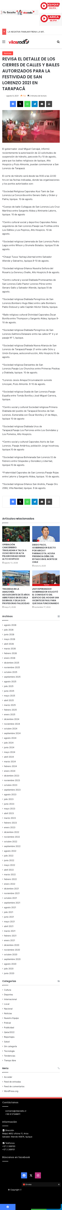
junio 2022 (9, 860)
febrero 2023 (10, 822)
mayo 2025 (9, 695)
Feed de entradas (12, 1081)
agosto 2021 (10, 907)
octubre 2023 (10, 785)
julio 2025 (8, 686)
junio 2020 (9, 973)
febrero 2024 (10, 766)
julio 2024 (9, 742)
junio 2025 (9, 691)
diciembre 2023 (11, 775)
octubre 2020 (10, 954)
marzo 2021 (9, 931)
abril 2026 (9, 644)
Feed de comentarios (14, 1086)
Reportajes (9, 1037)
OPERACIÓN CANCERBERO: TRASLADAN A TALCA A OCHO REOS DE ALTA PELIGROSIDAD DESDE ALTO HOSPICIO (14, 552)
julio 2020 (9, 968)
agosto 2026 (10, 625)
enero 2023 (9, 827)
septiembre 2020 (12, 959)
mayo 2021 (9, 921)
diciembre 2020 (11, 945)
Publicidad (9, 1027)
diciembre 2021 (11, 888)
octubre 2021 (10, 898)
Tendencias (9, 1056)
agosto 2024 (10, 738)
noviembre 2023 (12, 780)
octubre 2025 (10, 672)
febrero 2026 (10, 653)
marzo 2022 (10, 874)
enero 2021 (9, 940)
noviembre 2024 (12, 724)
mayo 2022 (9, 865)
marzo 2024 (10, 761)
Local (6, 1004)
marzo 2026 (10, 648)
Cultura (7, 990)
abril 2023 (9, 813)
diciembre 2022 (11, 832)
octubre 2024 (10, 728)
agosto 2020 (10, 964)
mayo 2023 (9, 808)
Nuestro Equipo (11, 1018)
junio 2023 (9, 804)
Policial (7, 1023)
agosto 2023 (10, 794)
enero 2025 (9, 714)
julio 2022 (8, 855)
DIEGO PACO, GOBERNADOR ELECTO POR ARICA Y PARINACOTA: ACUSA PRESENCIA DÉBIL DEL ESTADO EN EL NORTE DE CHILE (44, 553)
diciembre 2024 (11, 719)
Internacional (10, 999)
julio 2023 (9, 799)
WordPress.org (11, 1091)
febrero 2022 (10, 879)
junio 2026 (9, 634)
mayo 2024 (9, 752)
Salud (6, 1041)
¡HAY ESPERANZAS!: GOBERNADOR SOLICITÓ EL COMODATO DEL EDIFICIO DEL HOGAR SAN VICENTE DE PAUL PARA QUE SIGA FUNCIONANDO (45, 596)
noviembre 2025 (12, 667)
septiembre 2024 (12, 733)
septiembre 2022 (12, 846)
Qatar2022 (9, 1032)
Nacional (8, 1008)
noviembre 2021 (12, 893)
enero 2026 (9, 658)
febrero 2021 (10, 935)
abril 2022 (9, 870)
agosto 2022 (10, 851)
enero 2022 (9, 884)
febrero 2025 (10, 710)
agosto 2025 (10, 681)
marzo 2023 (10, 818)
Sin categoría (10, 1046)
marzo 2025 (10, 705)
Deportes (8, 994)
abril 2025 (9, 700)
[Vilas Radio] (19, 41)
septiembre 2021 (12, 903)
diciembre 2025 (11, 662)
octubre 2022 (10, 841)
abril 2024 (9, 757)
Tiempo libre (10, 1060)
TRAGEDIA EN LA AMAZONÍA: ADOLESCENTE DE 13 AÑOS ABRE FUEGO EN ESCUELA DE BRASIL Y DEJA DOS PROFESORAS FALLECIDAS (16, 596)
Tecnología (9, 1051)
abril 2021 (8, 926)
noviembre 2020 (12, 950)
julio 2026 (9, 630)
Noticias (7, 53)
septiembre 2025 (12, 677)
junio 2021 (9, 917)
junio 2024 (9, 747)
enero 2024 (9, 771)
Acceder (8, 1077)
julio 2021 (8, 912)
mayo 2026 (9, 639)
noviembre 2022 (12, 837)
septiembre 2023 (12, 790)
